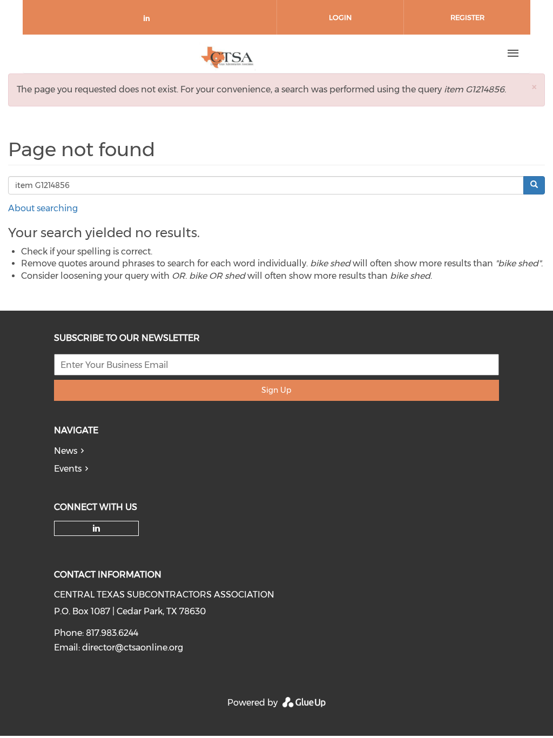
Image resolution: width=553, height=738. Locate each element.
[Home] (227, 53)
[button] (534, 86)
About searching (43, 208)
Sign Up (276, 390)
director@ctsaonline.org (132, 647)
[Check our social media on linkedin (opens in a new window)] (149, 20)
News (65, 451)
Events (68, 469)
